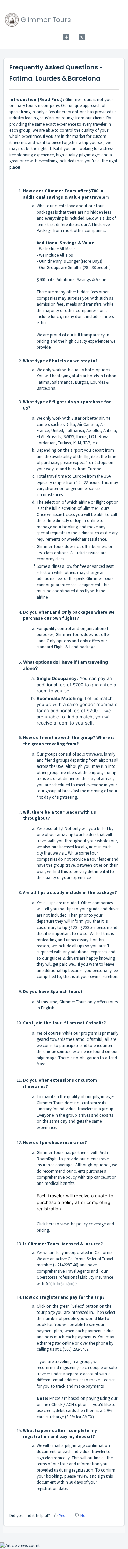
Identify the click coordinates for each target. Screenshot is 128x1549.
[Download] (51, 793)
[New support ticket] (66, 37)
